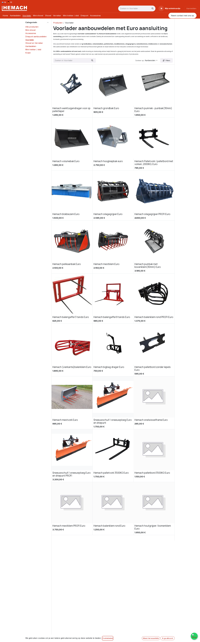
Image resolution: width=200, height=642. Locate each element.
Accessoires (30, 33)
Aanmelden (191, 8)
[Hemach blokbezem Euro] (72, 191)
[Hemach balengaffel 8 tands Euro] (113, 294)
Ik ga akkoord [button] (167, 638)
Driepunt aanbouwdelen (36, 36)
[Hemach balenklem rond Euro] (113, 502)
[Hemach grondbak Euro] (113, 85)
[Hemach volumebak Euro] (72, 138)
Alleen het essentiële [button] (151, 638)
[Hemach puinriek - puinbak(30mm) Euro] (154, 85)
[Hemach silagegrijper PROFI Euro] (154, 191)
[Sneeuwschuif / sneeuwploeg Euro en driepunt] (113, 396)
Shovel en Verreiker (34, 43)
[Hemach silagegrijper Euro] (113, 191)
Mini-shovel (30, 30)
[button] (146, 60)
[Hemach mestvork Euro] (72, 396)
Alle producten (31, 27)
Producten (57, 23)
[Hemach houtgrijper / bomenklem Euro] (154, 502)
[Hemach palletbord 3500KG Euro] (154, 449)
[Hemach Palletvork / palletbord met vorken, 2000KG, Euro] (154, 138)
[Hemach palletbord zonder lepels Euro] (154, 344)
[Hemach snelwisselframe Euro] (154, 396)
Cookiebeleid (107, 638)
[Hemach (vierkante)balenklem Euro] (72, 344)
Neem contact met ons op (182, 15)
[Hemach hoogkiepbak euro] (113, 138)
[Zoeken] (152, 8)
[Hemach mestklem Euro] (113, 241)
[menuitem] (4, 2)
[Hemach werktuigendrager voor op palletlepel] (72, 85)
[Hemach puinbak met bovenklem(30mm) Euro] (154, 241)
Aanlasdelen (30, 46)
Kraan (28, 53)
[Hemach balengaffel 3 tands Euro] (72, 294)
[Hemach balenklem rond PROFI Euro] (154, 294)
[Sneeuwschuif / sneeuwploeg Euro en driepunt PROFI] (72, 449)
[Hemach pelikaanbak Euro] (72, 241)
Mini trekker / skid (33, 49)
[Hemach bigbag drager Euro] (113, 344)
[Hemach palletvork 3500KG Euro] (113, 449)
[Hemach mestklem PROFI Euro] (72, 502)
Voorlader (29, 40)
